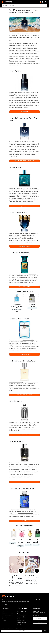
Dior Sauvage (12, 94)
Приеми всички (22, 630)
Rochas (20, 539)
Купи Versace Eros (24, 206)
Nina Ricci (28, 539)
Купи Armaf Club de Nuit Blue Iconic (24, 520)
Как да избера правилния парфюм (32, 576)
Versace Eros (26, 188)
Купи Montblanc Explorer (24, 482)
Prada (36, 539)
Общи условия (5, 617)
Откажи (45, 630)
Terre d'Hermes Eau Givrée (15, 382)
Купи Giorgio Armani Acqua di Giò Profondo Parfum (24, 160)
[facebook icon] (3, 604)
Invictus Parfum (32, 233)
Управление (29, 628)
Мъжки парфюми (21, 611)
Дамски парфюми (21, 613)
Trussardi (13, 539)
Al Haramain (32, 304)
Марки (19, 624)
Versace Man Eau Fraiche (28, 340)
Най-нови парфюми (22, 618)
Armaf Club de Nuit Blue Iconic (26, 513)
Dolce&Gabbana (17, 304)
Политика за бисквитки (7, 615)
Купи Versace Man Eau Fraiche (24, 354)
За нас (3, 611)
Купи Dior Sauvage (24, 111)
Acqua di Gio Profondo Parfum (24, 143)
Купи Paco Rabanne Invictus (24, 246)
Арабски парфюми (21, 615)
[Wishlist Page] (40, 2)
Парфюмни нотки (21, 622)
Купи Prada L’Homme (24, 435)
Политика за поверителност (8, 613)
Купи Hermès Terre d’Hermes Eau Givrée (24, 394)
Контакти (4, 620)
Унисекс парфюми (21, 617)
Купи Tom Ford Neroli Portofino (24, 286)
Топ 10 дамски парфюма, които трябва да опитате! (16, 577)
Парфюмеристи (21, 620)
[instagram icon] (6, 604)
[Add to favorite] (23, 294)
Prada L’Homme (13, 422)
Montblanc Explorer (13, 462)
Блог (15, 12)
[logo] (20, 1)
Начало (11, 12)
